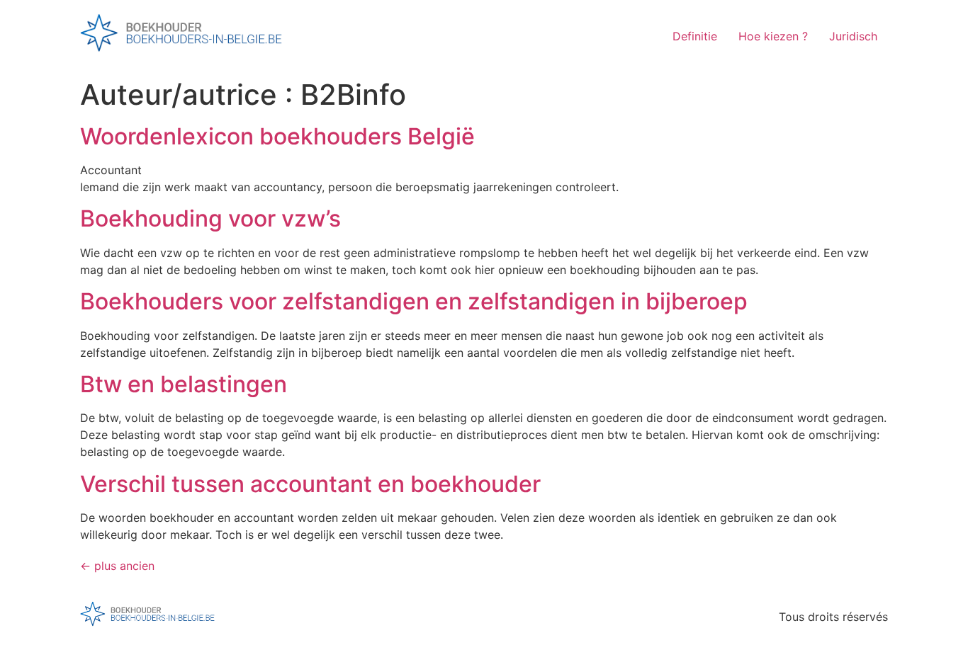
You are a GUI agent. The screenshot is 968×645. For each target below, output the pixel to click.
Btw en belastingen (183, 384)
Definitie (694, 36)
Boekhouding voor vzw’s (210, 218)
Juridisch (853, 36)
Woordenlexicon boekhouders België (277, 136)
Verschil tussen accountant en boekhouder (310, 484)
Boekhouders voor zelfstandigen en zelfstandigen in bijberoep (414, 301)
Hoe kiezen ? (773, 36)
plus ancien (117, 566)
